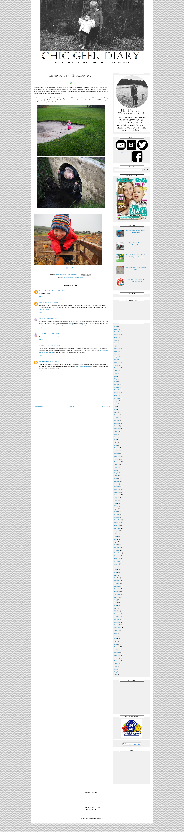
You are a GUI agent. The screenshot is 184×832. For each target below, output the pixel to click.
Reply (41, 296)
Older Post (106, 407)
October (116, 337)
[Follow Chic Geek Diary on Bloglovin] (131, 745)
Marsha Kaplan (44, 361)
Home (72, 407)
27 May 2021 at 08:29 (58, 291)
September (117, 354)
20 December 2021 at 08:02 (51, 303)
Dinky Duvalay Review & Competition (136, 244)
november (80, 277)
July (115, 340)
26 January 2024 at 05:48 (51, 318)
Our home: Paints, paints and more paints (136, 268)
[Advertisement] (132, 697)
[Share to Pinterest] (90, 275)
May (115, 379)
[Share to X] (86, 275)
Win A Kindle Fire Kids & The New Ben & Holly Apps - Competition (136, 256)
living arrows (69, 277)
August (116, 329)
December (117, 332)
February (116, 359)
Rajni (40, 303)
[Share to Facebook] (88, 275)
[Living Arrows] (71, 268)
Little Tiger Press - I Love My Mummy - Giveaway (136, 280)
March (116, 326)
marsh (41, 318)
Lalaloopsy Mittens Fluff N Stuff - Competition (136, 231)
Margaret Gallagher (45, 291)
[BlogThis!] (84, 275)
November (117, 335)
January (116, 387)
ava (64, 277)
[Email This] (82, 275)
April (115, 346)
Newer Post (38, 407)
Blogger (100, 818)
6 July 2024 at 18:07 (55, 361)
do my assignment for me (82, 366)
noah (75, 277)
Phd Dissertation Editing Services (81, 325)
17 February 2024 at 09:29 (52, 346)
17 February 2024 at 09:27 (51, 334)
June (115, 343)
